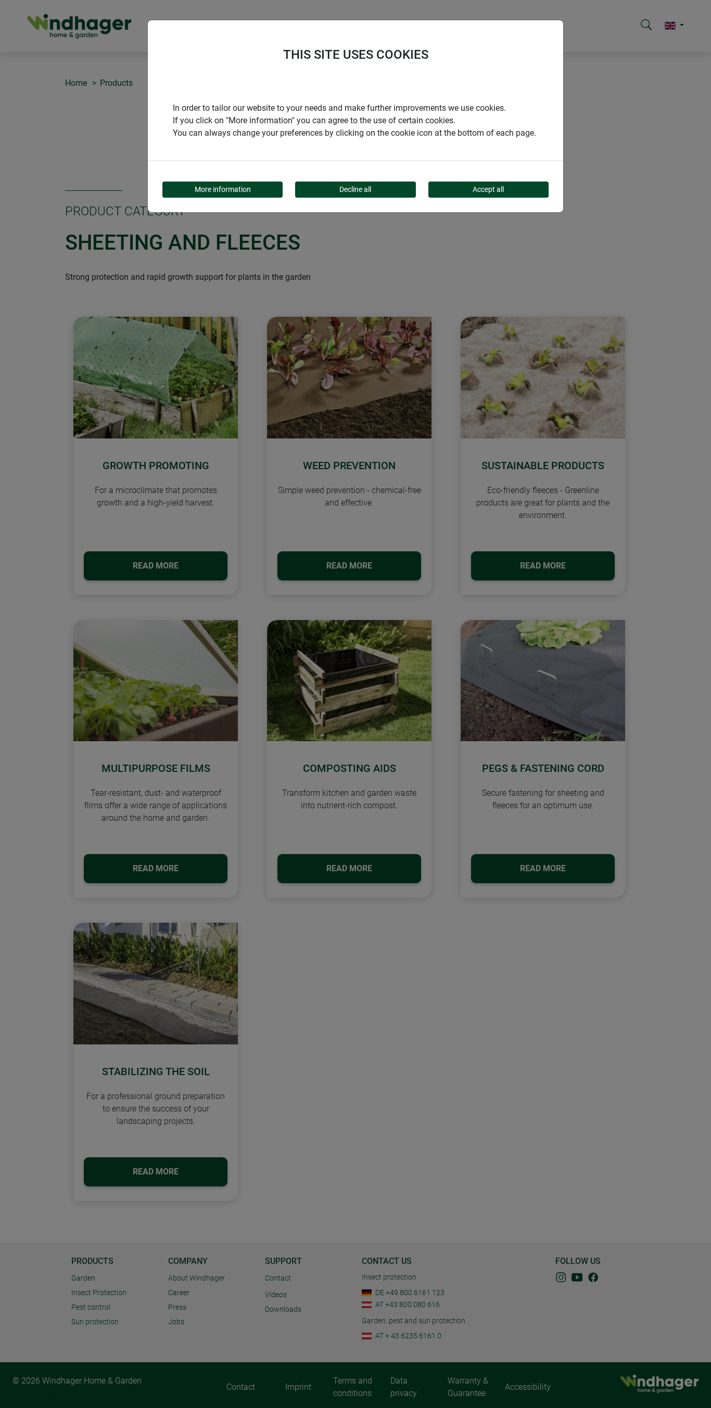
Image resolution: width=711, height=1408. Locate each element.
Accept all (488, 189)
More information (223, 189)
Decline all (355, 189)
